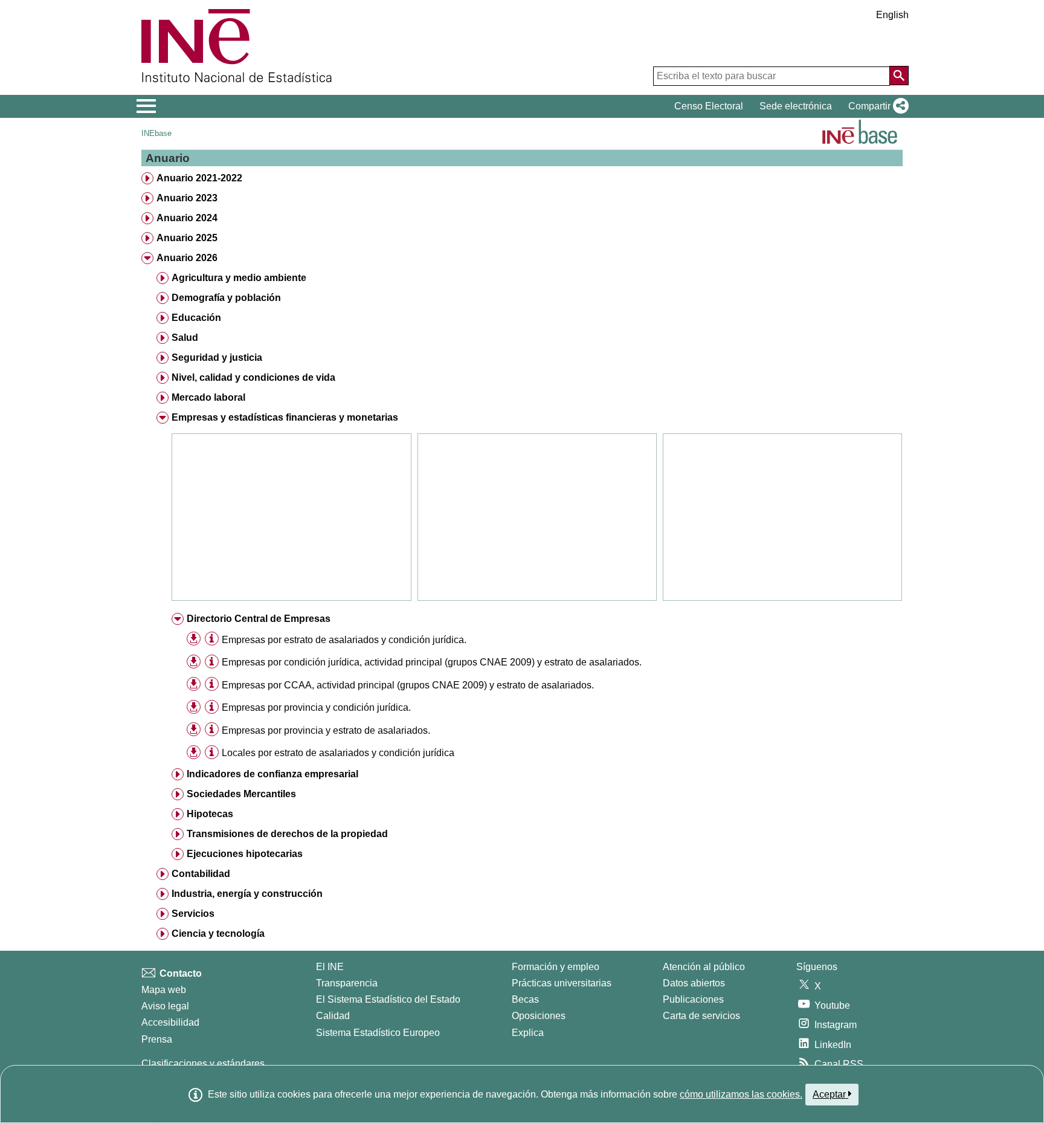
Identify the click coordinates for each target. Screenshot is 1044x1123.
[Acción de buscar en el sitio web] (899, 75)
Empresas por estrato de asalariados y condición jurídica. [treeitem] (344, 640)
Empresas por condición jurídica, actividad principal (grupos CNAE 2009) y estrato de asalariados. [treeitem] (432, 662)
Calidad (333, 1016)
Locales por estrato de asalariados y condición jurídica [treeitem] (338, 753)
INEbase (156, 133)
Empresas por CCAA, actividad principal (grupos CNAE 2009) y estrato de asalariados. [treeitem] (408, 685)
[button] (876, 106)
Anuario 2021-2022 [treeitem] (199, 178)
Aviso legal (165, 1006)
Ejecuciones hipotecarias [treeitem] (245, 854)
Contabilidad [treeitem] (201, 874)
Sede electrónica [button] (795, 106)
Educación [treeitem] (196, 317)
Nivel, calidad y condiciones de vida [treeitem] (253, 377)
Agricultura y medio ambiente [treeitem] (239, 278)
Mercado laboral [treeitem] (208, 397)
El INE (330, 967)
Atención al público (704, 967)
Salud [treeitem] (185, 337)
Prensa (156, 1039)
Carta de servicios (701, 1016)
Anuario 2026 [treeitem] (187, 258)
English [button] (892, 15)
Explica (528, 1033)
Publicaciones (693, 999)
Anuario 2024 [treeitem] (187, 218)
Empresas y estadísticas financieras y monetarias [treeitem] (285, 417)
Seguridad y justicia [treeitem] (217, 357)
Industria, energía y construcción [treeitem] (247, 893)
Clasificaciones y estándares (203, 1063)
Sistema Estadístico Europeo (378, 1033)
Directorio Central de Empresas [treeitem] (258, 618)
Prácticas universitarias (561, 983)
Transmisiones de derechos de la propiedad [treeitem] (287, 834)
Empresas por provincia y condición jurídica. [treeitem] (316, 707)
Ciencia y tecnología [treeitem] (218, 933)
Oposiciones (539, 1016)
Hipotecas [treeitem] (210, 814)
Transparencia (347, 983)
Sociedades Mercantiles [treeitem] (241, 794)
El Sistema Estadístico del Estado (388, 999)
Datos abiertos (694, 983)
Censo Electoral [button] (708, 106)
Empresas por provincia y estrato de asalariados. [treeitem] (326, 730)
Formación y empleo (555, 967)
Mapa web (163, 990)
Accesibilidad (170, 1022)
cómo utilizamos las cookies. (741, 1094)
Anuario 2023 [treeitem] (187, 198)
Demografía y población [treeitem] (226, 298)
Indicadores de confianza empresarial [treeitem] (272, 774)
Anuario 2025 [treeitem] (187, 238)
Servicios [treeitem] (193, 913)
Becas (525, 999)
